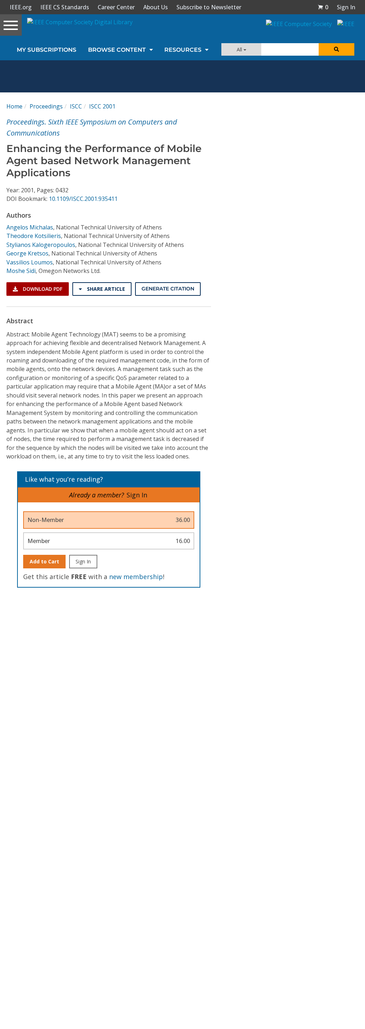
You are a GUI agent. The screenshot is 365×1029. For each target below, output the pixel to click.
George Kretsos (27, 253)
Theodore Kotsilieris (33, 236)
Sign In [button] (346, 7)
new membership (136, 576)
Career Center (116, 7)
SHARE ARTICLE (105, 288)
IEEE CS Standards (64, 7)
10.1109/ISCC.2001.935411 (83, 199)
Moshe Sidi (21, 271)
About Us (155, 7)
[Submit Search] (336, 49)
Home (14, 106)
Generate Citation (168, 288)
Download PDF (41, 288)
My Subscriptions (46, 49)
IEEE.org (21, 7)
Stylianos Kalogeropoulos (40, 245)
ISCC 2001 (102, 106)
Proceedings (46, 106)
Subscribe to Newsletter (208, 7)
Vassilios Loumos (29, 262)
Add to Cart (44, 561)
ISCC (76, 106)
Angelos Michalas (29, 227)
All (240, 49)
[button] (323, 7)
